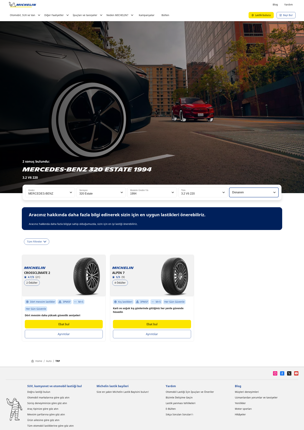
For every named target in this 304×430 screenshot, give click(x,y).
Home (38, 361)
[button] (70, 192)
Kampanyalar (146, 15)
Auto (49, 361)
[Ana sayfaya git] (22, 4)
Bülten (165, 15)
